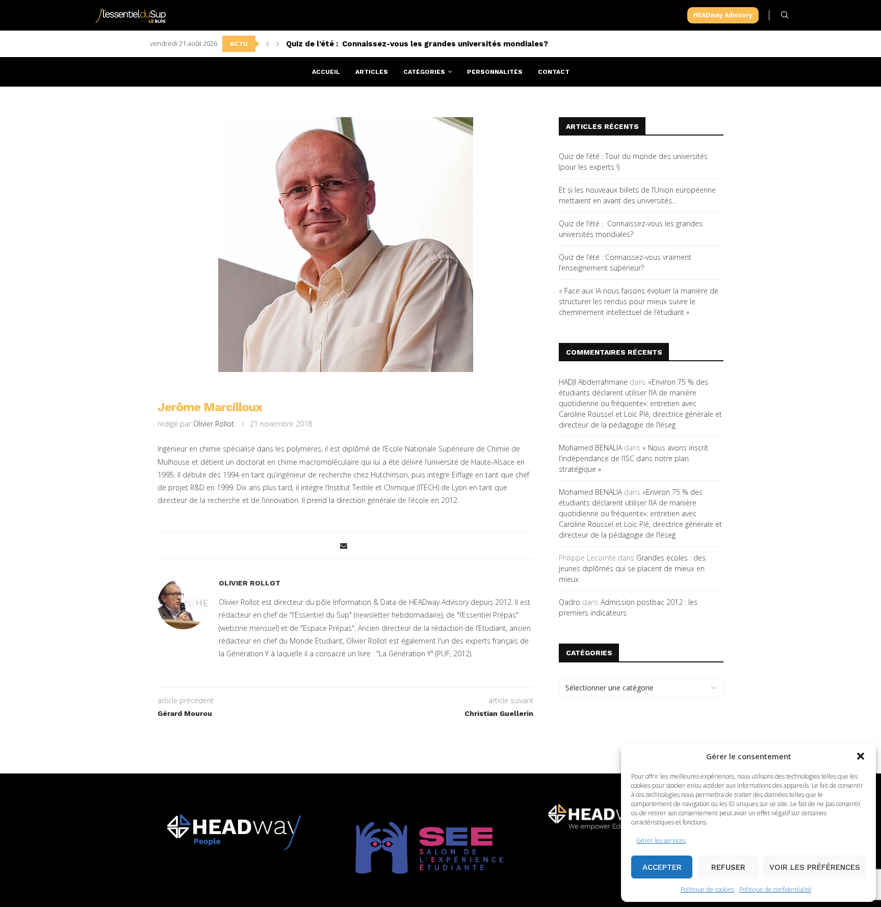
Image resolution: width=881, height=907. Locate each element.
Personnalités (495, 71)
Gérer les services (661, 840)
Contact (553, 71)
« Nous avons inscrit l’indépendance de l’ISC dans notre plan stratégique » (633, 458)
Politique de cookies (707, 889)
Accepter (662, 867)
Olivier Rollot (213, 424)
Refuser (728, 867)
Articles (371, 71)
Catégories (424, 71)
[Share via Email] (343, 545)
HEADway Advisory (723, 15)
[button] (861, 756)
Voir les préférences (814, 867)
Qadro (569, 602)
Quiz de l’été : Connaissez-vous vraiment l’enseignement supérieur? (417, 43)
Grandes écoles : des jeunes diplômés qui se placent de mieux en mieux (632, 568)
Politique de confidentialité (775, 889)
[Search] (785, 15)
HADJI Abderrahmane (593, 382)
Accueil (326, 71)
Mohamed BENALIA (590, 447)
